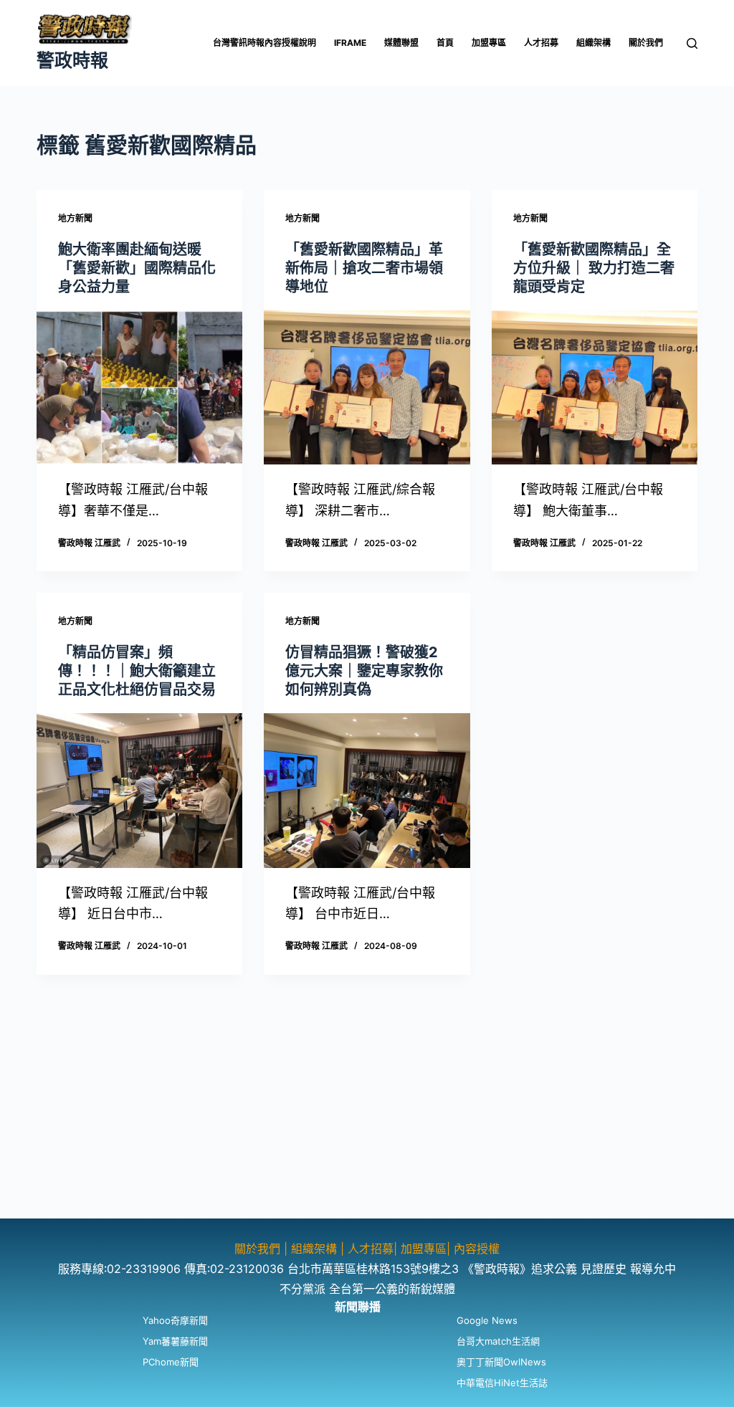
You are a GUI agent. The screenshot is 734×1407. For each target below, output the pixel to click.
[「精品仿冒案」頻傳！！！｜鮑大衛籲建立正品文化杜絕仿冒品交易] (139, 790)
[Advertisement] (367, 1118)
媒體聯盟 (401, 42)
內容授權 (477, 1248)
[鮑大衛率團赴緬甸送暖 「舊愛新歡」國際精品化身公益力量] (139, 387)
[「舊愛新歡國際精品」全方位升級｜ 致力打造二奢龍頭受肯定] (594, 387)
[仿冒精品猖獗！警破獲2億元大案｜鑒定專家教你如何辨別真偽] (367, 790)
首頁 (445, 42)
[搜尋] (692, 43)
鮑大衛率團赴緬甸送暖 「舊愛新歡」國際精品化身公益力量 (137, 268)
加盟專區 (489, 42)
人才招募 (541, 42)
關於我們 (646, 42)
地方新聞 (75, 218)
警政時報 (72, 60)
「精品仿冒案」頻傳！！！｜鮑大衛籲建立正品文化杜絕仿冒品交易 (137, 671)
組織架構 (593, 42)
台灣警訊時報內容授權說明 (264, 42)
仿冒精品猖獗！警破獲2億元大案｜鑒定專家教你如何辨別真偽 (364, 671)
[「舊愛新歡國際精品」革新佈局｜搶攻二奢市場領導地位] (367, 387)
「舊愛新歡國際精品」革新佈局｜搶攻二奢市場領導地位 (364, 268)
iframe (350, 42)
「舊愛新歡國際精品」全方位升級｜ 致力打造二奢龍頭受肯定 (594, 268)
